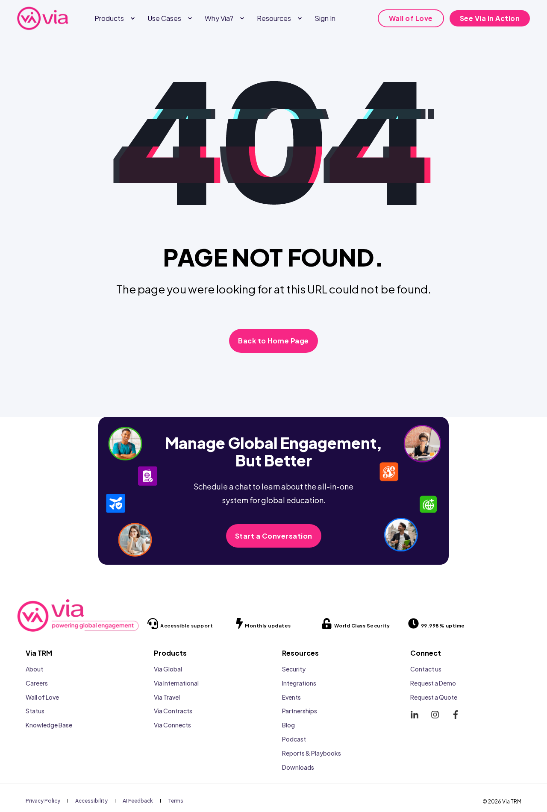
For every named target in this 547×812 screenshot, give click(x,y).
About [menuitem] (34, 669)
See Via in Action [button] (490, 18)
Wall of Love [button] (411, 18)
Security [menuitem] (294, 669)
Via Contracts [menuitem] (173, 711)
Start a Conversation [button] (273, 535)
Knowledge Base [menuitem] (49, 725)
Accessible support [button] (186, 625)
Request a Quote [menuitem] (433, 697)
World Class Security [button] (362, 625)
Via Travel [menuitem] (167, 697)
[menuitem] (132, 18)
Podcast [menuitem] (294, 739)
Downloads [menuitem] (298, 767)
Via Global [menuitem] (168, 669)
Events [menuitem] (291, 697)
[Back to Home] (42, 18)
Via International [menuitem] (176, 683)
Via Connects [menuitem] (172, 725)
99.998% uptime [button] (443, 625)
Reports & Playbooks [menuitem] (311, 753)
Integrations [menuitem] (299, 683)
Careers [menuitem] (37, 683)
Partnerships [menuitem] (299, 711)
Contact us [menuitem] (425, 669)
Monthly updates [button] (268, 625)
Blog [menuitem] (288, 725)
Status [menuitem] (35, 711)
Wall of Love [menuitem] (42, 697)
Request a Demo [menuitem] (433, 683)
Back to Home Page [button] (273, 340)
